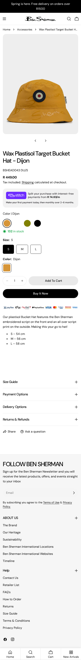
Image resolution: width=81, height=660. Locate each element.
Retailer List (11, 585)
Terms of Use (51, 502)
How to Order (12, 599)
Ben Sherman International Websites (28, 554)
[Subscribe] (74, 493)
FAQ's (7, 592)
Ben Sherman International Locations (28, 547)
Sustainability (12, 539)
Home (6, 29)
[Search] (69, 19)
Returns (8, 606)
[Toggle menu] (4, 19)
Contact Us (10, 578)
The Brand (10, 525)
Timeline (9, 561)
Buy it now (40, 293)
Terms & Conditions (16, 621)
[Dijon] (7, 268)
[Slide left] (35, 141)
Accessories (24, 29)
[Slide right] (46, 141)
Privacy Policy (12, 628)
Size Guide (10, 613)
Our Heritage (12, 532)
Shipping (28, 182)
